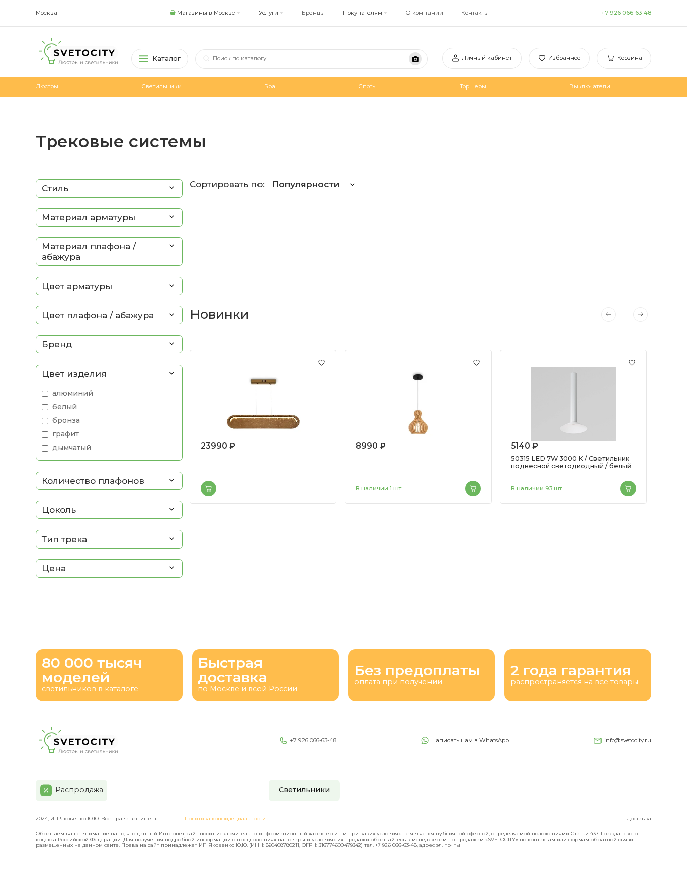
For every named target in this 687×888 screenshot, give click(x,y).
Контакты (475, 12)
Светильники (161, 86)
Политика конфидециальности (225, 818)
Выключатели (589, 86)
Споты (367, 86)
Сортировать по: (265, 184)
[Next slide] (640, 314)
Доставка (639, 818)
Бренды (313, 12)
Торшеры (473, 86)
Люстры (47, 86)
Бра (269, 86)
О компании (424, 12)
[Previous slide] (608, 314)
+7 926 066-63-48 (626, 12)
